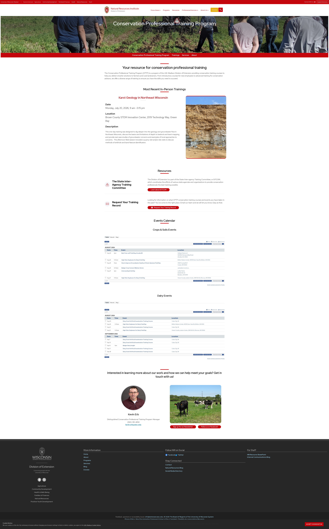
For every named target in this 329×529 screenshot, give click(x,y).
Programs (166, 10)
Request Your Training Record (165, 207)
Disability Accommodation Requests (191, 519)
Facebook (171, 455)
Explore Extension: (28, 2)
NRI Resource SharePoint (256, 455)
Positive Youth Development (42, 502)
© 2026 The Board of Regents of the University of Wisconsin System (189, 517)
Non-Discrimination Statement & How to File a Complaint (156, 519)
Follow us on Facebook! (209, 427)
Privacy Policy (130, 519)
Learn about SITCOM (158, 190)
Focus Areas (155, 10)
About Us (204, 10)
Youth (90, 2)
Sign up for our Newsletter (183, 427)
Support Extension (322, 2)
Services (185, 55)
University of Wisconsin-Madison (10, 2)
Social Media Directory (173, 471)
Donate (214, 10)
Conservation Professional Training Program (150, 55)
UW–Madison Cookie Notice (92, 525)
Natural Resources (42, 498)
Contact (168, 465)
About (194, 55)
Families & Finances (41, 495)
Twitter (181, 455)
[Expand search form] (220, 10)
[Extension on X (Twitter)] (44, 481)
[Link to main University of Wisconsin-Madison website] (41, 459)
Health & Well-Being (41, 492)
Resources (175, 10)
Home (86, 454)
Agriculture (42, 486)
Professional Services (189, 10)
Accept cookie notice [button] (314, 524)
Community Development (42, 489)
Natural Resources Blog (174, 468)
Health (73, 2)
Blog (85, 467)
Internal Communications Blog (258, 457)
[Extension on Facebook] (40, 481)
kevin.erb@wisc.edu (133, 425)
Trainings (175, 55)
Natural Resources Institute (125, 8)
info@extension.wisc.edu (154, 517)
